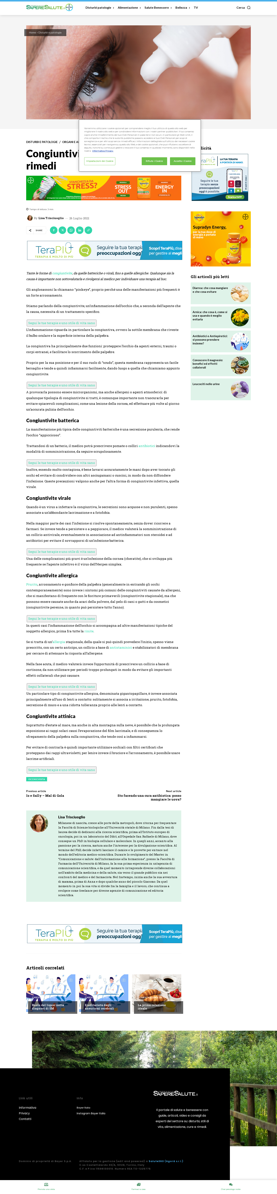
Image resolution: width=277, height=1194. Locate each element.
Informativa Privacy (27, 1110)
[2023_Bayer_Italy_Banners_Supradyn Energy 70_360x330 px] (221, 238)
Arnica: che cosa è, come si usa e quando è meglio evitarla (210, 315)
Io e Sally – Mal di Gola (45, 795)
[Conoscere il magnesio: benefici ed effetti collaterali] (240, 365)
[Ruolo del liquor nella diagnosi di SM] (50, 993)
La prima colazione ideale (152, 1006)
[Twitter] (62, 230)
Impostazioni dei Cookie (99, 161)
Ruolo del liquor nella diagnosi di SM (48, 1006)
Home (32, 32)
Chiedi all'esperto (43, 997)
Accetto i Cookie (182, 161)
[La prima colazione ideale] (156, 993)
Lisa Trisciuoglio (51, 218)
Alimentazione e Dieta (152, 997)
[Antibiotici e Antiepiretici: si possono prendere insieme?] (240, 341)
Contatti (25, 1119)
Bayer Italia (83, 1107)
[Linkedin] (79, 230)
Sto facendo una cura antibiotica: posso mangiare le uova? (149, 797)
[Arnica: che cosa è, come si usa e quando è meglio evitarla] (240, 317)
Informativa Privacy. (102, 151)
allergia (59, 642)
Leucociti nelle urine (206, 384)
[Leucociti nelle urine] (240, 389)
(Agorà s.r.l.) (174, 1161)
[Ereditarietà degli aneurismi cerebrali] (103, 993)
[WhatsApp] (71, 230)
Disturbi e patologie (50, 32)
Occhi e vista (36, 779)
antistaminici (121, 647)
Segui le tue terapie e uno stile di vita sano (61, 323)
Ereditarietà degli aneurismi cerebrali (99, 1006)
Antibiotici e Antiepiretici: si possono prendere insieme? (210, 339)
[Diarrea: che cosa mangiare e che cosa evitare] (240, 293)
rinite (88, 631)
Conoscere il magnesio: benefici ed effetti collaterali (208, 363)
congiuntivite (62, 273)
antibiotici (146, 446)
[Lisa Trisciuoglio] (30, 218)
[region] (140, 145)
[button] (243, 7)
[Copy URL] (88, 230)
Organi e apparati (76, 142)
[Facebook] (53, 230)
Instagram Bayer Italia (91, 1113)
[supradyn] (103, 188)
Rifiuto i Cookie (154, 161)
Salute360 (156, 1161)
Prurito (31, 584)
